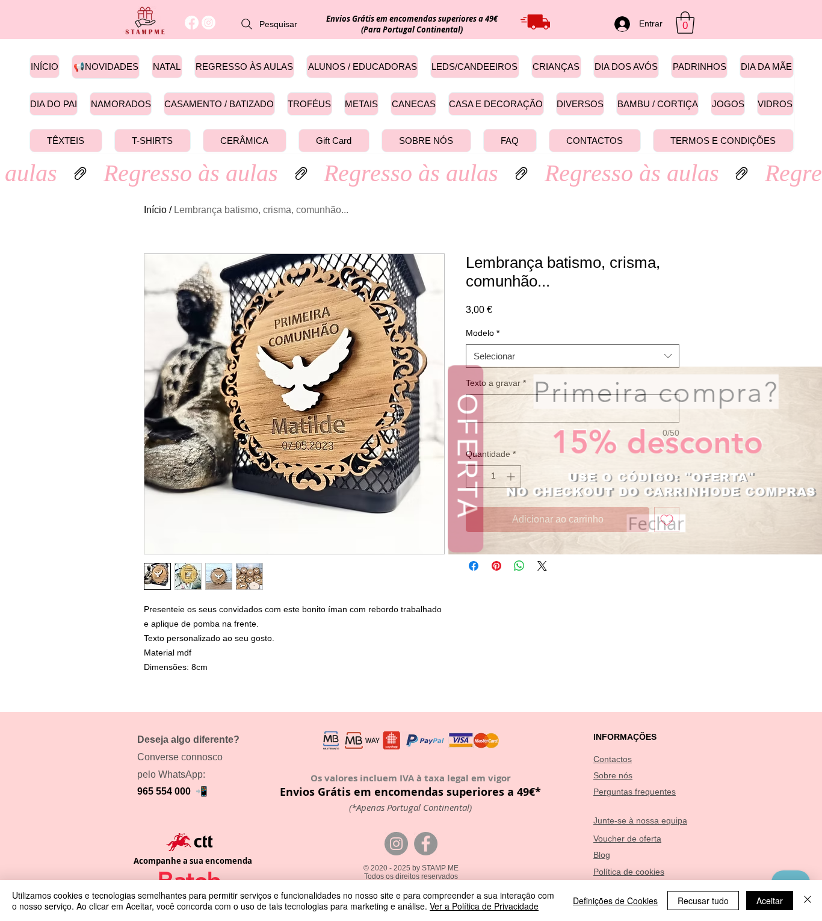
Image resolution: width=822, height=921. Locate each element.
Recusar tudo (703, 901)
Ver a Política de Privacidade (484, 906)
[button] (806, 398)
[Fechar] (807, 900)
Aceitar (769, 901)
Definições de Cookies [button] (615, 901)
